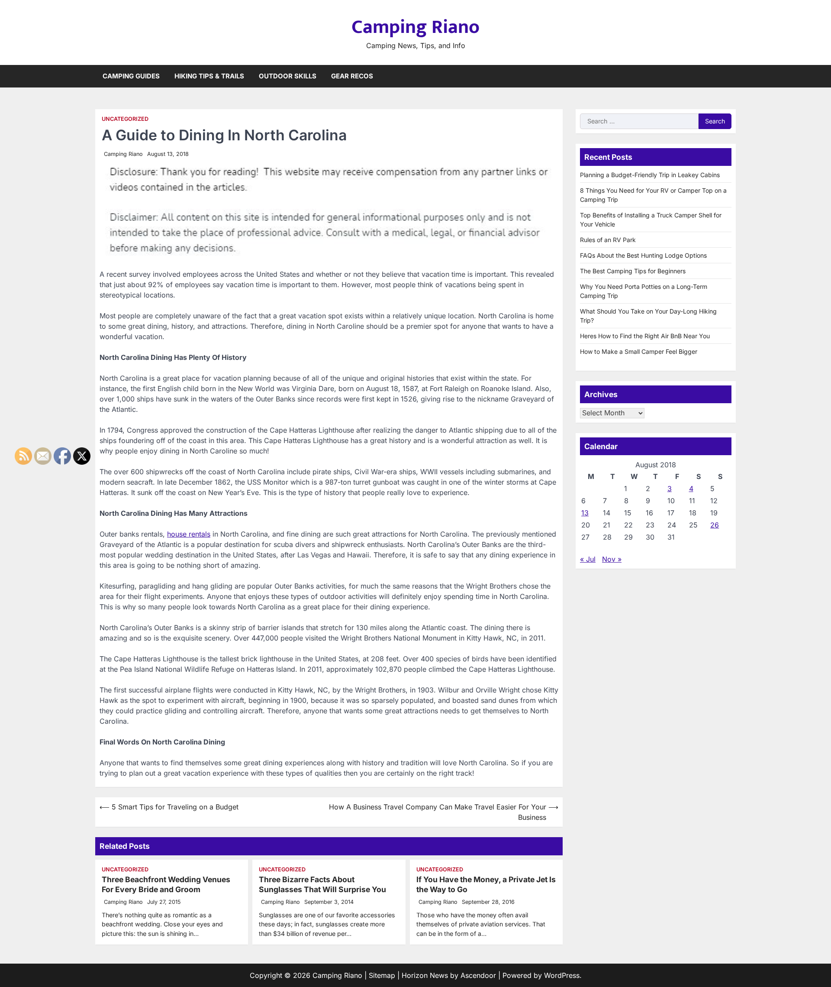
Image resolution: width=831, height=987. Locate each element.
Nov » (612, 558)
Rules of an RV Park (608, 239)
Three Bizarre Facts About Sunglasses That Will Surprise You (322, 884)
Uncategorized (125, 119)
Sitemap (382, 975)
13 (585, 512)
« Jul (588, 558)
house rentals (188, 534)
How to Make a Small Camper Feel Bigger (638, 351)
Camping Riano (415, 27)
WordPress (562, 975)
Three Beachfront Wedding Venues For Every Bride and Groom (166, 884)
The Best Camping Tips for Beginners (633, 271)
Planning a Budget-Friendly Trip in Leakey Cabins (650, 174)
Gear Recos (352, 76)
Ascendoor (478, 975)
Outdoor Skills (287, 76)
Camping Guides (131, 76)
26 (714, 524)
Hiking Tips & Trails (209, 76)
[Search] (729, 76)
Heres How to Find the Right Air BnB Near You (645, 336)
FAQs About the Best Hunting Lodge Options (643, 255)
